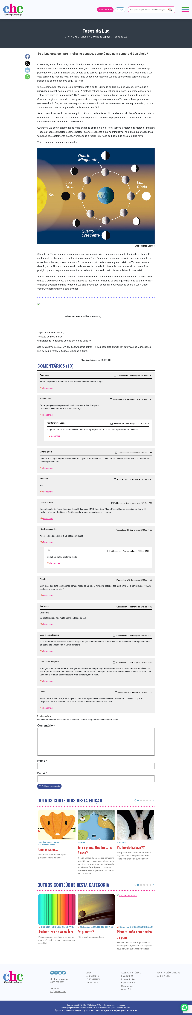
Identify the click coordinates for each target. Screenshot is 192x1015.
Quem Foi (126, 989)
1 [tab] (138, 800)
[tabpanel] (56, 838)
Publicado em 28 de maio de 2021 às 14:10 (134, 479)
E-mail (42, 773)
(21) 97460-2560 (58, 991)
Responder (48, 388)
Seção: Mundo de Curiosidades (48, 843)
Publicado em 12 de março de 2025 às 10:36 (131, 424)
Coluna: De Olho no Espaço (57, 927)
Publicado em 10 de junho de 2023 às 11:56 (134, 580)
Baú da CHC (127, 976)
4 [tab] (147, 800)
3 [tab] (144, 800)
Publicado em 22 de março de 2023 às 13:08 (134, 530)
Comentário (46, 725)
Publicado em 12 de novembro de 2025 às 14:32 (129, 551)
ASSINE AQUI (106, 10)
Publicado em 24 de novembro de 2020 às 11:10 (132, 399)
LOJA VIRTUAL (93, 979)
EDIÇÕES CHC (92, 976)
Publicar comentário (50, 786)
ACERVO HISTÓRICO (131, 972)
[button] (184, 1007)
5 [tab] (150, 800)
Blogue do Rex (128, 979)
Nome (42, 760)
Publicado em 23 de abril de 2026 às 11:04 (135, 692)
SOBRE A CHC (163, 976)
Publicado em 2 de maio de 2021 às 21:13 (135, 453)
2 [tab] (141, 800)
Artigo (82, 842)
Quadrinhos (127, 986)
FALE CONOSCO (93, 982)
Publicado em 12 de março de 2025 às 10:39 (134, 636)
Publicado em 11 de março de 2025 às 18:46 (134, 607)
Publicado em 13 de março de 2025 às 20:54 (134, 663)
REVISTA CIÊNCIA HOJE (168, 972)
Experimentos (128, 982)
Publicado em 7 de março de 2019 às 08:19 (134, 376)
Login (121, 10)
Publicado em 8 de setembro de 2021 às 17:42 (133, 503)
